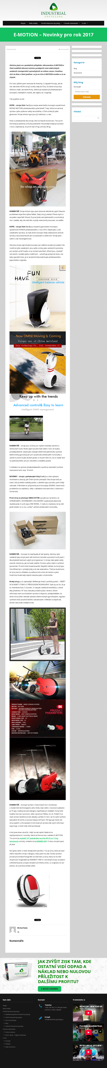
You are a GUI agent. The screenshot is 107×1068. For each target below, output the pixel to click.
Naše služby (33, 23)
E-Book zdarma (10, 1032)
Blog (75, 68)
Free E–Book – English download (15, 1035)
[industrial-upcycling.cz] (53, 10)
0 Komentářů (65, 49)
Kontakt (7, 1041)
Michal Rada (12, 49)
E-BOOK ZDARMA (49, 988)
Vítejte (23, 23)
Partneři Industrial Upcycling (14, 1026)
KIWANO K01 (42, 841)
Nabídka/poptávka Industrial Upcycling (17, 1014)
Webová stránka (18, 932)
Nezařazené (78, 73)
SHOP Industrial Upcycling (13, 1017)
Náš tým (7, 1044)
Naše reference (10, 1047)
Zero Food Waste (10, 1020)
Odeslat (87, 97)
